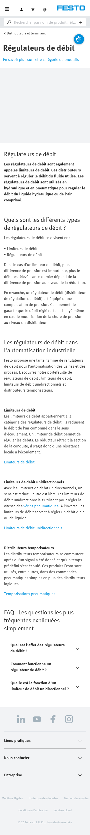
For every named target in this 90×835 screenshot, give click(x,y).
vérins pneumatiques (41, 506)
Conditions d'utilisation (33, 810)
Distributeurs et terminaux (26, 33)
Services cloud (63, 810)
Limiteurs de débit (19, 462)
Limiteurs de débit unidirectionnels (33, 528)
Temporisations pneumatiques (29, 594)
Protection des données (43, 798)
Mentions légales (12, 798)
